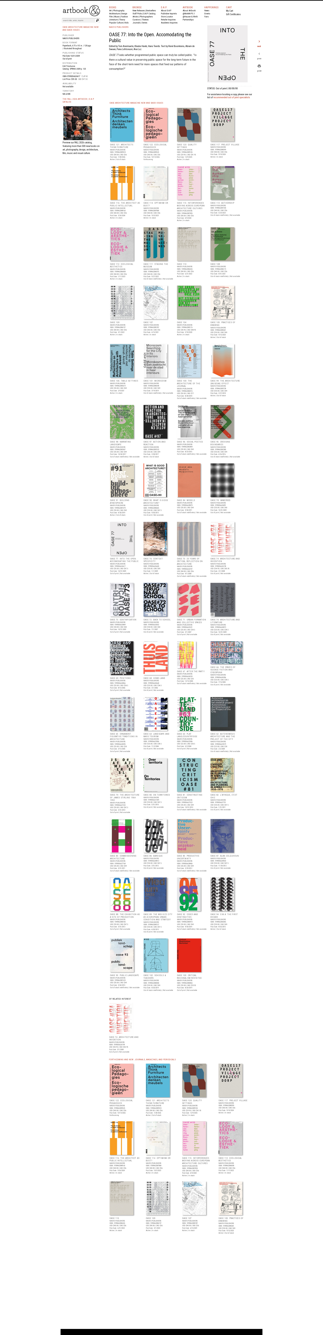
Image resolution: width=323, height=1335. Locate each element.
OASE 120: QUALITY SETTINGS (187, 146)
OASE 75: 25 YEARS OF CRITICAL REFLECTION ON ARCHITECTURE (190, 561)
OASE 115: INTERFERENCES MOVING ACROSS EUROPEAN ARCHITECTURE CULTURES (191, 205)
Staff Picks (137, 13)
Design (124, 13)
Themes (145, 19)
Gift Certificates (233, 14)
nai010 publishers (71, 38)
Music (117, 16)
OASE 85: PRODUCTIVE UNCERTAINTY (188, 857)
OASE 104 (182, 322)
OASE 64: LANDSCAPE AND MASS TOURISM (156, 735)
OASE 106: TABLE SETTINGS (124, 381)
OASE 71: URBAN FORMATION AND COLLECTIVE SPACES (191, 621)
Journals (136, 22)
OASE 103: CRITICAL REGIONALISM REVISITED (189, 976)
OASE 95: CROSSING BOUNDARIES (220, 443)
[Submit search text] (97, 20)
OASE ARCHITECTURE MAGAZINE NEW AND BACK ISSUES (136, 103)
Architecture (114, 13)
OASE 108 (215, 264)
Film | (111, 16)
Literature (113, 19)
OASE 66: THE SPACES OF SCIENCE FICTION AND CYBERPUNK (223, 670)
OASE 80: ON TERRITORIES (156, 795)
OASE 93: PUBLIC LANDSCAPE (124, 975)
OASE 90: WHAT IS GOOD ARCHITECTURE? (155, 501)
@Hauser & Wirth (190, 16)
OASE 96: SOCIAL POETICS (190, 442)
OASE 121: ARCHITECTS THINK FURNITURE (121, 146)
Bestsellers (151, 10)
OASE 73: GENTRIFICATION (123, 620)
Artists (135, 16)
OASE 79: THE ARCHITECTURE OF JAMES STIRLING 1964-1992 (124, 797)
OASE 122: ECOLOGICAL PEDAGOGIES (155, 146)
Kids (127, 22)
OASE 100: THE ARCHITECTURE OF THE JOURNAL (188, 383)
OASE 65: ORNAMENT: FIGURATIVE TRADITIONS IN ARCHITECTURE (124, 736)
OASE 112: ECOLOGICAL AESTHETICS (121, 265)
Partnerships (188, 19)
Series (144, 22)
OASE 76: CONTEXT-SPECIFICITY (153, 560)
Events (207, 13)
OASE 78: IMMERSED (220, 500)
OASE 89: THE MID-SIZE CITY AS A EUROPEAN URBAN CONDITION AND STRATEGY (157, 917)
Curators (136, 19)
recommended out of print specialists (231, 97)
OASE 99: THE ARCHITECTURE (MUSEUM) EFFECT (225, 382)
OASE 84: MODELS (186, 500)
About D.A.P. (166, 10)
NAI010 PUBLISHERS (119, 27)
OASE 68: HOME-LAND (154, 678)
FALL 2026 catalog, (83, 142)
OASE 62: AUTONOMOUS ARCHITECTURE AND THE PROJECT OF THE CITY (222, 736)
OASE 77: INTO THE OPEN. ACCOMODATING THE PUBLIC (124, 560)
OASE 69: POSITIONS (120, 678)
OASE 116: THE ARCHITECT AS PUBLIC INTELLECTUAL (125, 204)
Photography (118, 10)
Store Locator (167, 16)
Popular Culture (116, 22)
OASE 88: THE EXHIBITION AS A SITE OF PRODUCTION (125, 915)
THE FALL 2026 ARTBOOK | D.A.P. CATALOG (78, 100)
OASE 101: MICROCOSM (155, 381)
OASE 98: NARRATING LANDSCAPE (120, 443)
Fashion (124, 16)
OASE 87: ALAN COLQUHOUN (224, 856)
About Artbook (189, 10)
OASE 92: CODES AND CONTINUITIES (187, 915)
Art (110, 10)
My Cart (229, 10)
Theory (122, 19)
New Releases (139, 10)
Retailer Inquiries (168, 19)
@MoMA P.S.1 (189, 13)
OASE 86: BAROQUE (153, 856)
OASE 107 (148, 322)
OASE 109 (115, 322)
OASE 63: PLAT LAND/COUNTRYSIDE (187, 735)
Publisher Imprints (169, 13)
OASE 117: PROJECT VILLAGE (224, 145)
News (206, 10)
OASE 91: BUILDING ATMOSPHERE (119, 501)
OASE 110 (182, 264)
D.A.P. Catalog (149, 13)
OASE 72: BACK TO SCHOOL (157, 620)
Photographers (146, 16)
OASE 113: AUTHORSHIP (222, 203)
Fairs (206, 16)
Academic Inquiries (169, 22)
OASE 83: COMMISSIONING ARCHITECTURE (123, 857)
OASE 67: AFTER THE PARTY (191, 671)
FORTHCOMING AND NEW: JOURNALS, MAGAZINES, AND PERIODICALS (142, 1059)
